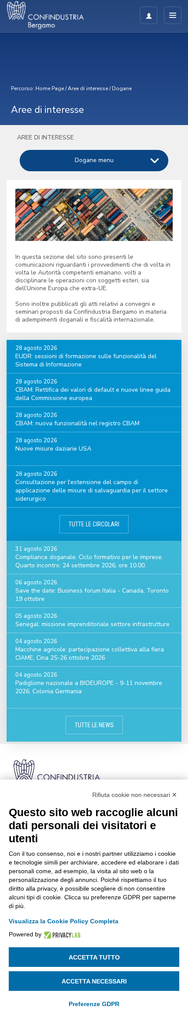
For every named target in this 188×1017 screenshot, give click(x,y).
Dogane (122, 88)
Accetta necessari (94, 981)
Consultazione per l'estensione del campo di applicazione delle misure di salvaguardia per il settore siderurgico (91, 490)
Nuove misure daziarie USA (53, 448)
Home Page (49, 88)
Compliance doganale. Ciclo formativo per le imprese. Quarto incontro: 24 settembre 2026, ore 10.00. (89, 561)
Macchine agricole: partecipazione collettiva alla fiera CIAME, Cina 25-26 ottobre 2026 (89, 653)
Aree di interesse (88, 88)
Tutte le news (94, 725)
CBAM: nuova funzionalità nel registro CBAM (77, 423)
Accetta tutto (94, 957)
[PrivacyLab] (61, 934)
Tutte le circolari (94, 524)
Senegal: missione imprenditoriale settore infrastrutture (92, 624)
